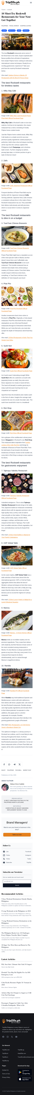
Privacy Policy (6, 1077)
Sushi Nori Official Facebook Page (21, 371)
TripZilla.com (6, 1049)
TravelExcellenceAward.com (26, 1057)
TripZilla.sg (21, 1049)
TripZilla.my (5, 1060)
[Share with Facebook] (4, 764)
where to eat (12, 30)
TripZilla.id (5, 1053)
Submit (17, 885)
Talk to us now (17, 834)
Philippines (26, 30)
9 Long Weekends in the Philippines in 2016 (16, 911)
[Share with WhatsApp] (9, 764)
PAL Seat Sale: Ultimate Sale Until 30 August (16, 964)
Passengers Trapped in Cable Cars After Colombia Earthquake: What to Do (14, 1004)
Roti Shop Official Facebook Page (21, 433)
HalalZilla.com (22, 1053)
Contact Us (5, 1070)
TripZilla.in (5, 1057)
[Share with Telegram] (14, 764)
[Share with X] (19, 764)
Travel (3, 9)
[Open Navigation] (31, 3)
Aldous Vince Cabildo (17, 784)
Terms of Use (6, 1073)
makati (19, 30)
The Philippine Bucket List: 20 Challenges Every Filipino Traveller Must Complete (15, 934)
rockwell (9, 9)
